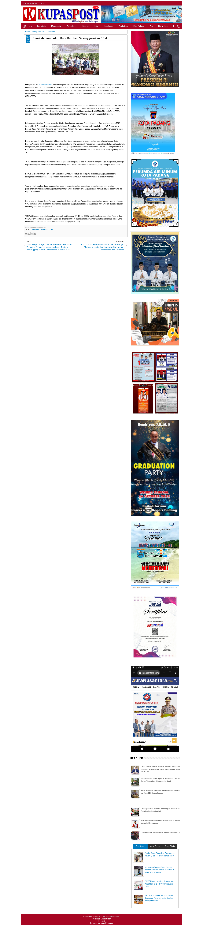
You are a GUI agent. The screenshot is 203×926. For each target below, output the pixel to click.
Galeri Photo (170, 846)
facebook (170, 3)
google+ (174, 3)
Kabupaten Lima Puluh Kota (41, 229)
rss (178, 3)
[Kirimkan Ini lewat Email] (26, 233)
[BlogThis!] (29, 233)
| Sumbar (86, 26)
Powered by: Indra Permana (101, 923)
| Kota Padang (138, 26)
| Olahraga (108, 26)
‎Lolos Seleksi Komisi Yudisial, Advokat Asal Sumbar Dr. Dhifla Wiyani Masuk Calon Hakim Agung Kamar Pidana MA (161, 769)
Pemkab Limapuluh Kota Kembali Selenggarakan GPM (70, 38)
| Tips (151, 26)
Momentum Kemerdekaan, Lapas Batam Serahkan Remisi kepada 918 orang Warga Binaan (159, 870)
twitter (167, 3)
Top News (140, 846)
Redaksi (101, 921)
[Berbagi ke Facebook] (34, 233)
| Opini (97, 26)
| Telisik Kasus (72, 26)
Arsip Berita (155, 846)
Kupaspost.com (45, 85)
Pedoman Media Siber (101, 919)
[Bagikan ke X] (31, 233)
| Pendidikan (123, 26)
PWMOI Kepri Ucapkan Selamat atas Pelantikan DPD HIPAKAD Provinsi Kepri (159, 884)
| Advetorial (41, 26)
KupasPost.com (89, 917)
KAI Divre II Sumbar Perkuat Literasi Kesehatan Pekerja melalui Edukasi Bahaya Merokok (159, 898)
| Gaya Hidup (163, 26)
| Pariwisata (56, 26)
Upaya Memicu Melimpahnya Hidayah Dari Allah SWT (161, 832)
